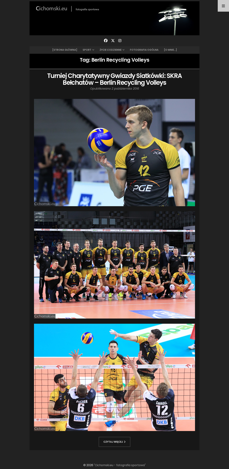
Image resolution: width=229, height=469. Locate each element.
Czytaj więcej (113, 442)
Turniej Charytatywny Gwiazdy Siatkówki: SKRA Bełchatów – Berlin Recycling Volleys (114, 79)
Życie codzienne (110, 50)
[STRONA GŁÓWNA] (64, 50)
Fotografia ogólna (144, 50)
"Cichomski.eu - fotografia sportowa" (120, 465)
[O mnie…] (170, 50)
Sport (87, 50)
